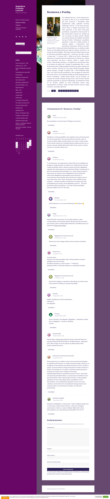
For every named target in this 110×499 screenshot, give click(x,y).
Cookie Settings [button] (99, 496)
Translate (23, 45)
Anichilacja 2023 (20, 110)
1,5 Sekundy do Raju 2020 (22, 100)
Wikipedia (18, 25)
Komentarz (51, 427)
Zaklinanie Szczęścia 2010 (22, 77)
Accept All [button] (106, 496)
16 (16, 147)
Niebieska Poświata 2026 (22, 120)
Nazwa (49, 448)
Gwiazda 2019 (19, 95)
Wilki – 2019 (19, 90)
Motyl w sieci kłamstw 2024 (22, 113)
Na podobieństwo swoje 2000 (23, 72)
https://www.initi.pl (60, 225)
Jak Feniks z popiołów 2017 (22, 82)
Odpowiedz (51, 125)
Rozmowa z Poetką (20, 22)
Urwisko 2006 (19, 75)
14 (28, 145)
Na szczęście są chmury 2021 (22, 103)
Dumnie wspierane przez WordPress (56, 489)
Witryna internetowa (53, 462)
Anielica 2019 (19, 92)
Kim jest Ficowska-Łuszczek (22, 20)
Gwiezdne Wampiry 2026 (22, 118)
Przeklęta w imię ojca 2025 (22, 115)
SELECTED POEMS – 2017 (22, 85)
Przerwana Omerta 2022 (22, 105)
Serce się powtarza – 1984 (22, 63)
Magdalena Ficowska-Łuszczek (20, 8)
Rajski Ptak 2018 (19, 87)
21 (28, 147)
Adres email (51, 455)
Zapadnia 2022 (19, 108)
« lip (19, 153)
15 (30, 145)
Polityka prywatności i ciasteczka (21, 28)
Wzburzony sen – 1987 (21, 65)
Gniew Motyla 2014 (20, 80)
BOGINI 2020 (19, 97)
